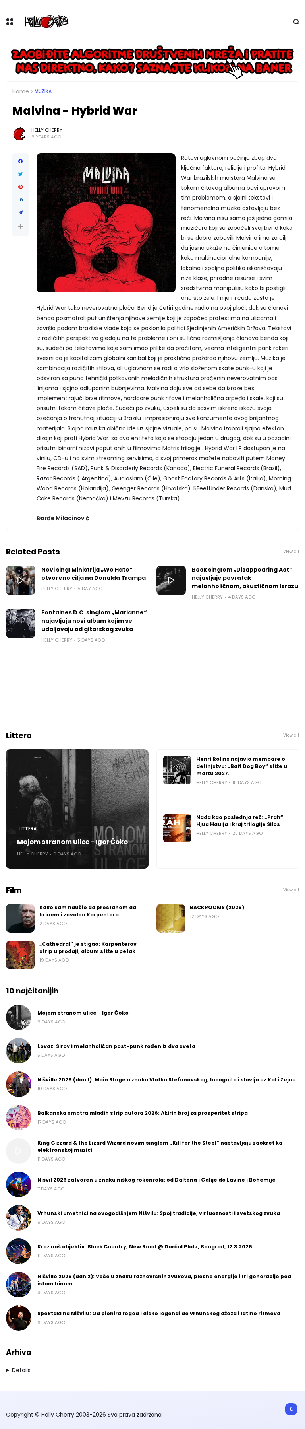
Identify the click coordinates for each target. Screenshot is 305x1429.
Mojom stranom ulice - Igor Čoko (72, 841)
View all (291, 551)
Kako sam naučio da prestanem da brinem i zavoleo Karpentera (87, 911)
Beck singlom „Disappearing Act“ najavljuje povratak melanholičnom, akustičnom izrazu (245, 578)
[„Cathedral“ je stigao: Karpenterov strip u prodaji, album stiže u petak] (20, 955)
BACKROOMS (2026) (217, 907)
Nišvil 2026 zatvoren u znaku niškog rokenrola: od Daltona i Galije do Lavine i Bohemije (156, 1179)
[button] (20, 226)
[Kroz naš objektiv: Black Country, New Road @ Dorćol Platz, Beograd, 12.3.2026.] (18, 1251)
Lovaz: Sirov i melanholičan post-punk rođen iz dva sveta (116, 1046)
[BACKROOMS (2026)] (170, 918)
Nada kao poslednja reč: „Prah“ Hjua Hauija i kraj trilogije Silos (239, 821)
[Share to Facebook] (20, 161)
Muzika (43, 91)
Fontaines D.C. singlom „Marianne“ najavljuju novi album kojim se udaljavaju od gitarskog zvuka (94, 621)
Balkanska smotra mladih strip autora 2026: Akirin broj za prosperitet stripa (142, 1113)
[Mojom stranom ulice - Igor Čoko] (77, 809)
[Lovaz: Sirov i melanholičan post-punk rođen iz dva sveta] (18, 1050)
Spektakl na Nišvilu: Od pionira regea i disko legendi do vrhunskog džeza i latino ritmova (158, 1313)
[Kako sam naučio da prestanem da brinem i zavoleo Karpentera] (20, 918)
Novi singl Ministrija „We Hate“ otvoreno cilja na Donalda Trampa (93, 574)
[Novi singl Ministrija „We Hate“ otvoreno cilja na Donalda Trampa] (20, 580)
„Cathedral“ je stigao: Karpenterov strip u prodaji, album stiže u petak (88, 948)
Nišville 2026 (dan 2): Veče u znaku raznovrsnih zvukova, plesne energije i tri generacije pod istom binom (164, 1280)
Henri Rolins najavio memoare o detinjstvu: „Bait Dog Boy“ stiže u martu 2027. (241, 766)
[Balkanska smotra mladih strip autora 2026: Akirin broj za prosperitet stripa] (18, 1117)
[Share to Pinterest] (20, 187)
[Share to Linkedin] (20, 199)
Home (20, 91)
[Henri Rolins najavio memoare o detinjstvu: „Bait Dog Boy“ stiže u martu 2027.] (177, 770)
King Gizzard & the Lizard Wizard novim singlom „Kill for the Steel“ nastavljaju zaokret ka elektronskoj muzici (159, 1146)
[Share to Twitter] (20, 174)
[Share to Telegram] (20, 212)
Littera (28, 829)
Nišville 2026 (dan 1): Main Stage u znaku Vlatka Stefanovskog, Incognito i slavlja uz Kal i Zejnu (166, 1079)
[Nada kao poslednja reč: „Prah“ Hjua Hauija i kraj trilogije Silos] (177, 828)
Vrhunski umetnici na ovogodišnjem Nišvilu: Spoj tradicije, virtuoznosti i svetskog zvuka (158, 1213)
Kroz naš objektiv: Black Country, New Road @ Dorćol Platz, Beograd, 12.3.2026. (145, 1246)
